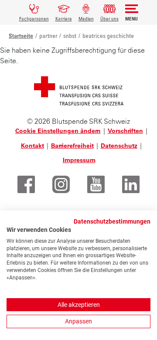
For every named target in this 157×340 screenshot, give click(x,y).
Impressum (79, 160)
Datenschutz (119, 146)
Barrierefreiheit (72, 146)
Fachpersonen (34, 18)
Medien (86, 18)
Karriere (63, 18)
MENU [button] (131, 18)
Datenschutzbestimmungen (112, 221)
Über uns (109, 18)
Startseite (21, 35)
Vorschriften (125, 131)
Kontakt (32, 146)
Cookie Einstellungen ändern (58, 131)
